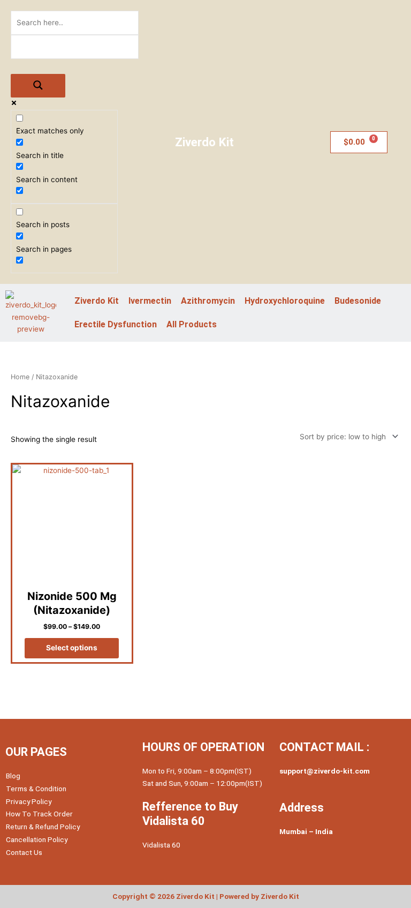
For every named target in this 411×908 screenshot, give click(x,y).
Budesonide (357, 301)
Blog (13, 775)
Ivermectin (149, 301)
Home (20, 377)
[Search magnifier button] (38, 86)
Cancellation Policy (36, 839)
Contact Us (24, 852)
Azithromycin (208, 301)
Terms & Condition (36, 788)
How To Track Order (39, 813)
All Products (191, 324)
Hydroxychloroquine (285, 301)
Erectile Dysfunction (115, 324)
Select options (71, 647)
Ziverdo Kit (96, 301)
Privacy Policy (28, 801)
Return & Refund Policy (43, 826)
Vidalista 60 (161, 845)
